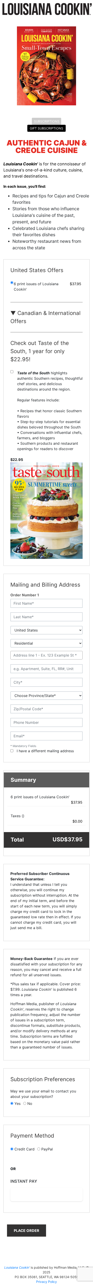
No (29, 1103)
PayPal (47, 1149)
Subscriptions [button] (46, 121)
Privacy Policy (46, 1282)
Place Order (26, 1230)
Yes (17, 1103)
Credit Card (24, 1149)
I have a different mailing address (45, 751)
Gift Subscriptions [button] (46, 128)
